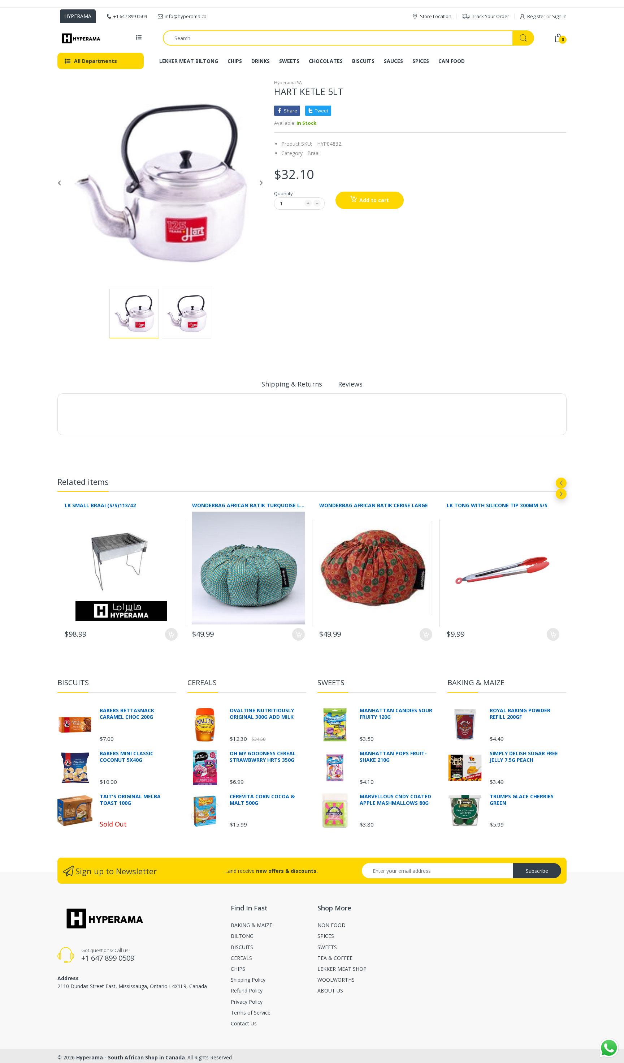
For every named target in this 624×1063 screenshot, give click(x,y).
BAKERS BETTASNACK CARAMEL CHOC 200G (127, 713)
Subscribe (537, 870)
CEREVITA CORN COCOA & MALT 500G (262, 799)
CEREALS (202, 682)
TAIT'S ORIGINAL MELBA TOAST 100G (130, 799)
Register (536, 16)
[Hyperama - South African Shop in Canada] (80, 37)
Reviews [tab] (350, 384)
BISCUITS (73, 682)
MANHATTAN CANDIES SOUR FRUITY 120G (396, 713)
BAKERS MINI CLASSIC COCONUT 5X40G (126, 756)
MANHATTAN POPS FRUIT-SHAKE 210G (393, 756)
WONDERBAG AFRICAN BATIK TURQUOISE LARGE (248, 505)
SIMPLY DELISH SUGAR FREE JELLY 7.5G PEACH (524, 756)
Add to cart (374, 200)
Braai (313, 153)
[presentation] (561, 483)
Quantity (283, 193)
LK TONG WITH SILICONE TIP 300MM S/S (497, 505)
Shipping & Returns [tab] (291, 384)
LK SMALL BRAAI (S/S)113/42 (100, 505)
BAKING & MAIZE (475, 682)
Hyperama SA (288, 83)
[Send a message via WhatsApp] (609, 1048)
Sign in (559, 16)
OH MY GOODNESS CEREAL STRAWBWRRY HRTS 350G (263, 756)
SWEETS (330, 682)
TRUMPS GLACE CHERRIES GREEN (522, 799)
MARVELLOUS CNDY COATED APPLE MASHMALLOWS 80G (395, 799)
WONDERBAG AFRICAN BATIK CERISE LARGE (373, 505)
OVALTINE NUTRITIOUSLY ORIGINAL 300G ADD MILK (262, 713)
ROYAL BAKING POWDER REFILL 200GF (520, 713)
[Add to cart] (171, 634)
